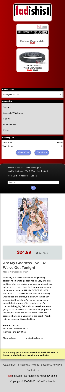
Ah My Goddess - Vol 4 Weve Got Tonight (28, 171)
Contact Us (33, 370)
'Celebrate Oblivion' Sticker (32, 41)
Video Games (9, 124)
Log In (34, 175)
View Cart (23, 152)
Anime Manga (32, 167)
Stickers (7, 107)
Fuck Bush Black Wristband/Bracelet (32, 66)
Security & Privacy (50, 364)
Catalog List (9, 364)
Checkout (42, 152)
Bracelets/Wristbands (13, 113)
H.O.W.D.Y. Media (45, 381)
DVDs (5, 130)
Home (11, 167)
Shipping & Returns (28, 364)
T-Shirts (6, 118)
